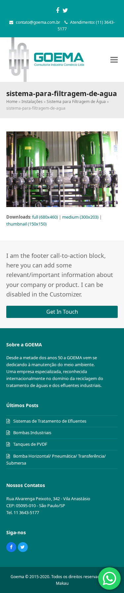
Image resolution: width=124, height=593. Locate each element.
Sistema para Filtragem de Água (76, 101)
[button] (114, 59)
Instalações (32, 101)
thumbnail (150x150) (26, 224)
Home (12, 101)
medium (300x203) (80, 217)
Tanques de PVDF (30, 444)
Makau (62, 583)
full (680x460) (45, 217)
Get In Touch (62, 311)
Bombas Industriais (32, 433)
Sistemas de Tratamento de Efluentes (49, 421)
